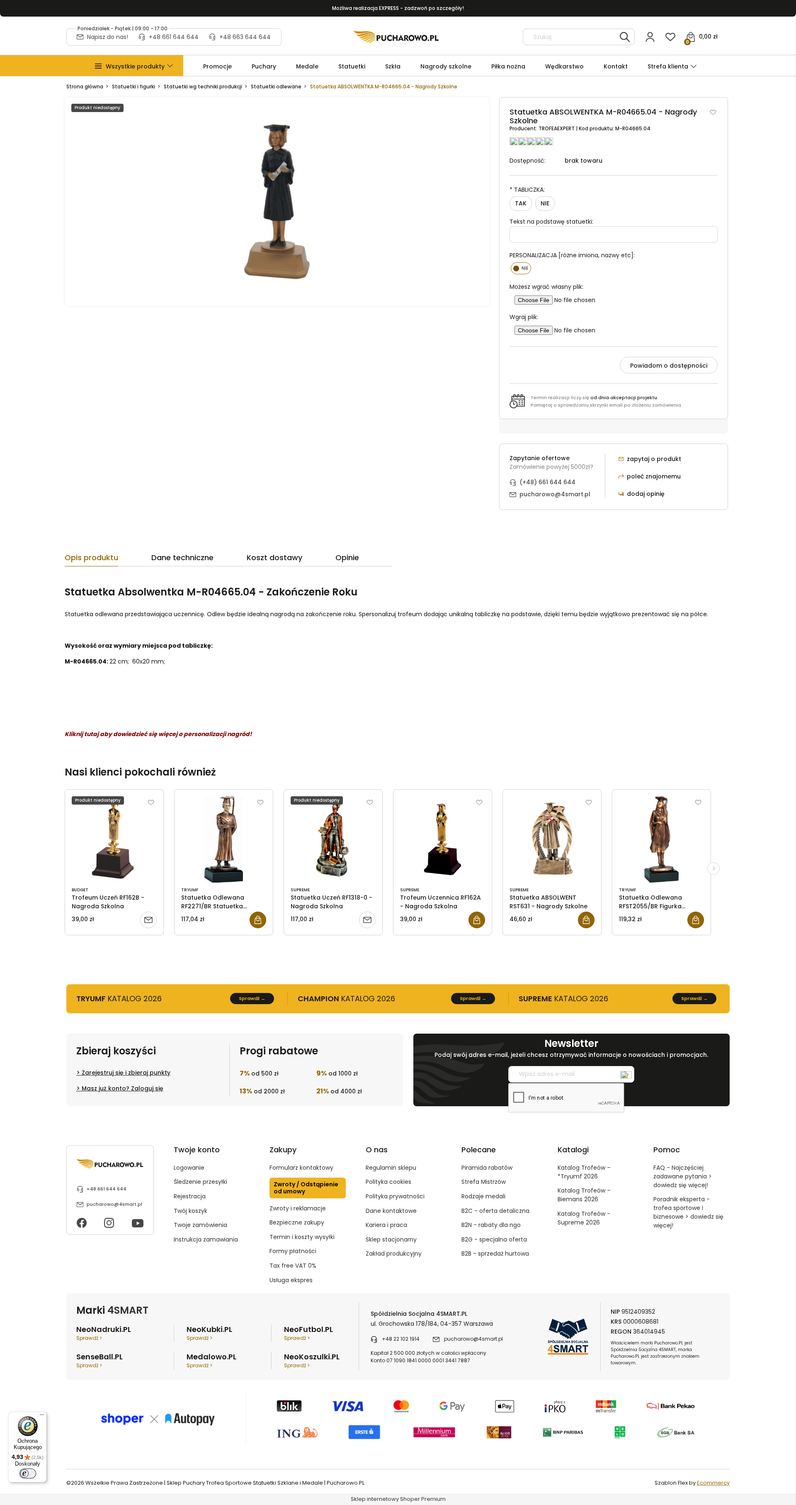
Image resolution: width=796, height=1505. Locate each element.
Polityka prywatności (395, 1196)
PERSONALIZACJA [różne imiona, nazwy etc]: (572, 255)
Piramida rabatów (486, 1168)
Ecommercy (713, 1483)
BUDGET (80, 890)
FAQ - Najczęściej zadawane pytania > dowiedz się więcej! (682, 1176)
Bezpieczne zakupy (296, 1222)
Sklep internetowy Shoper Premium (398, 1499)
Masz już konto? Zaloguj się (122, 1088)
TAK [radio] (521, 203)
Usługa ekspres (291, 1280)
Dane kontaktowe (391, 1211)
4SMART (127, 1310)
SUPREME (300, 890)
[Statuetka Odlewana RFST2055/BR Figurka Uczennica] (661, 839)
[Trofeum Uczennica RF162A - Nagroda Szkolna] (442, 839)
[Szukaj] (624, 36)
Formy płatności (292, 1251)
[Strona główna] (396, 37)
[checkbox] (521, 268)
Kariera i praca (386, 1225)
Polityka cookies (388, 1182)
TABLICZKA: (527, 189)
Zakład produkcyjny (394, 1253)
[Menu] (42, 1417)
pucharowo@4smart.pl (554, 494)
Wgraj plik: (524, 317)
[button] (135, 66)
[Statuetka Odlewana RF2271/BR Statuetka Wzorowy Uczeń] (223, 839)
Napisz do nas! (107, 37)
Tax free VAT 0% (292, 1265)
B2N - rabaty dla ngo (491, 1225)
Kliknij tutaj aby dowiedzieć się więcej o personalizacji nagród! (158, 734)
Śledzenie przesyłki (200, 1182)
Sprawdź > (89, 1338)
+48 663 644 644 (245, 37)
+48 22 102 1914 (401, 1338)
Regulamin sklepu (391, 1168)
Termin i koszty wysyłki (302, 1237)
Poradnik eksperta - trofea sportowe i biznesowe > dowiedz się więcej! (688, 1212)
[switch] (27, 1473)
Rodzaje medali (483, 1196)
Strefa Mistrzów (483, 1182)
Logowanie (189, 1168)
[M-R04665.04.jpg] (277, 201)
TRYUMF (189, 890)
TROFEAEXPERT (557, 128)
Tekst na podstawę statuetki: (551, 221)
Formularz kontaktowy (301, 1168)
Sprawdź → (252, 998)
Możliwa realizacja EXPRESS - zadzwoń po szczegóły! (398, 8)
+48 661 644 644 (174, 37)
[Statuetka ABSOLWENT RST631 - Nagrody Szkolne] (552, 839)
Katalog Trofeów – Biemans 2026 (584, 1194)
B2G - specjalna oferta (494, 1239)
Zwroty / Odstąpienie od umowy (306, 1187)
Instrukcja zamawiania (206, 1239)
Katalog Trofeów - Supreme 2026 (584, 1218)
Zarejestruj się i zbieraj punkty (126, 1072)
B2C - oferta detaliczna (495, 1211)
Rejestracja (190, 1196)
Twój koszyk (190, 1211)
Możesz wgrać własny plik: (546, 287)
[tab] (108, 559)
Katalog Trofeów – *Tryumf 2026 (584, 1172)
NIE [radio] (545, 203)
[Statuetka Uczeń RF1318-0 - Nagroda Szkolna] (333, 839)
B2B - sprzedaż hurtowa (495, 1253)
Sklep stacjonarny (391, 1239)
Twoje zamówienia (200, 1225)
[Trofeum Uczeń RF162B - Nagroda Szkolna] (114, 839)
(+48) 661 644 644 (547, 482)
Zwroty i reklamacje (297, 1208)
